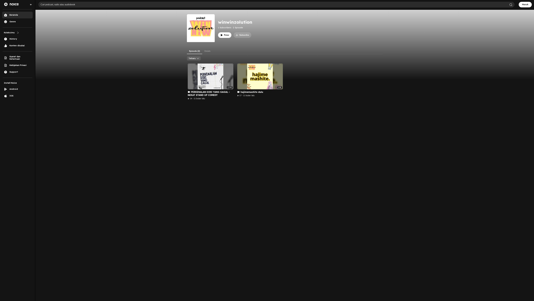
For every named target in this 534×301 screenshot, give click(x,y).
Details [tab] (207, 51)
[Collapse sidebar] (31, 4)
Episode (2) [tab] (194, 51)
